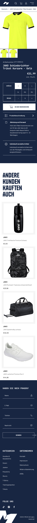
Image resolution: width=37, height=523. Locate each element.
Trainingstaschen (9, 485)
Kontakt (22, 456)
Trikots (5, 489)
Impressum (24, 461)
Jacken (5, 467)
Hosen (5, 463)
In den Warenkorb (22, 107)
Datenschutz (24, 465)
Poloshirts (6, 472)
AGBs (21, 474)
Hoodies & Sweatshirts (7, 457)
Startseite (4, 9)
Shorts (5, 476)
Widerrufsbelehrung (27, 469)
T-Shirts (5, 480)
